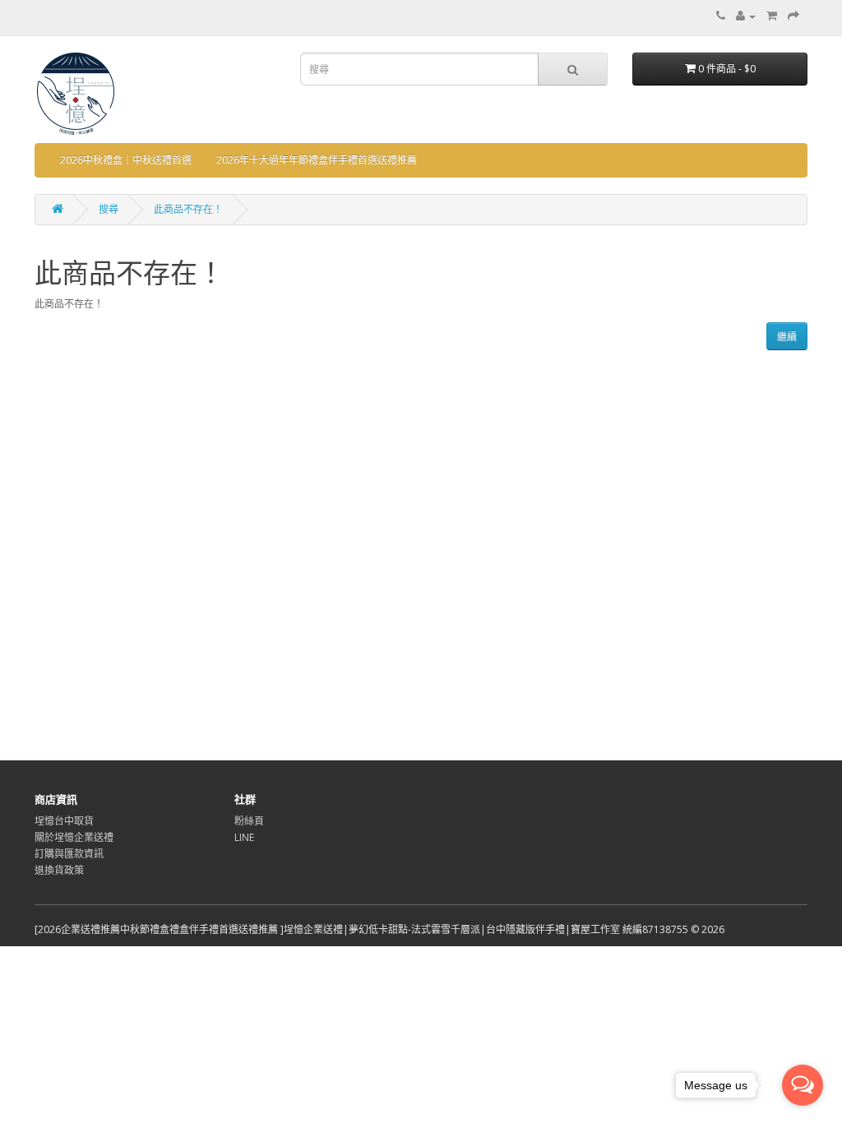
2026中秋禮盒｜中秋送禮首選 (126, 160)
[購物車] (771, 16)
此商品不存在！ (188, 209)
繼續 (787, 337)
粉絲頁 (249, 821)
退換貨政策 (59, 870)
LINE (244, 837)
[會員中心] (746, 16)
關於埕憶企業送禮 (74, 837)
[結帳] (793, 16)
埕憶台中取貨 (64, 821)
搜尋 (108, 209)
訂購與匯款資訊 (69, 854)
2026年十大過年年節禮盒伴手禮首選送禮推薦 (316, 160)
